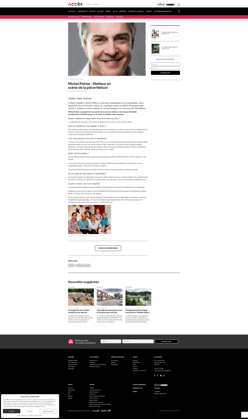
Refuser (30, 411)
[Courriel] (85, 91)
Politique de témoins (22, 415)
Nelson (71, 265)
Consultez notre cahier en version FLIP (169, 47)
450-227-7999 (158, 368)
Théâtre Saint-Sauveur (83, 265)
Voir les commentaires (108, 248)
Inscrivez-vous (165, 73)
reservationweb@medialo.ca (162, 370)
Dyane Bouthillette (77, 91)
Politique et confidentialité (35, 415)
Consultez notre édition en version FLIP (169, 33)
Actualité (71, 287)
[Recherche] (177, 11)
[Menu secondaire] (179, 5)
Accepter (12, 411)
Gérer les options (48, 411)
